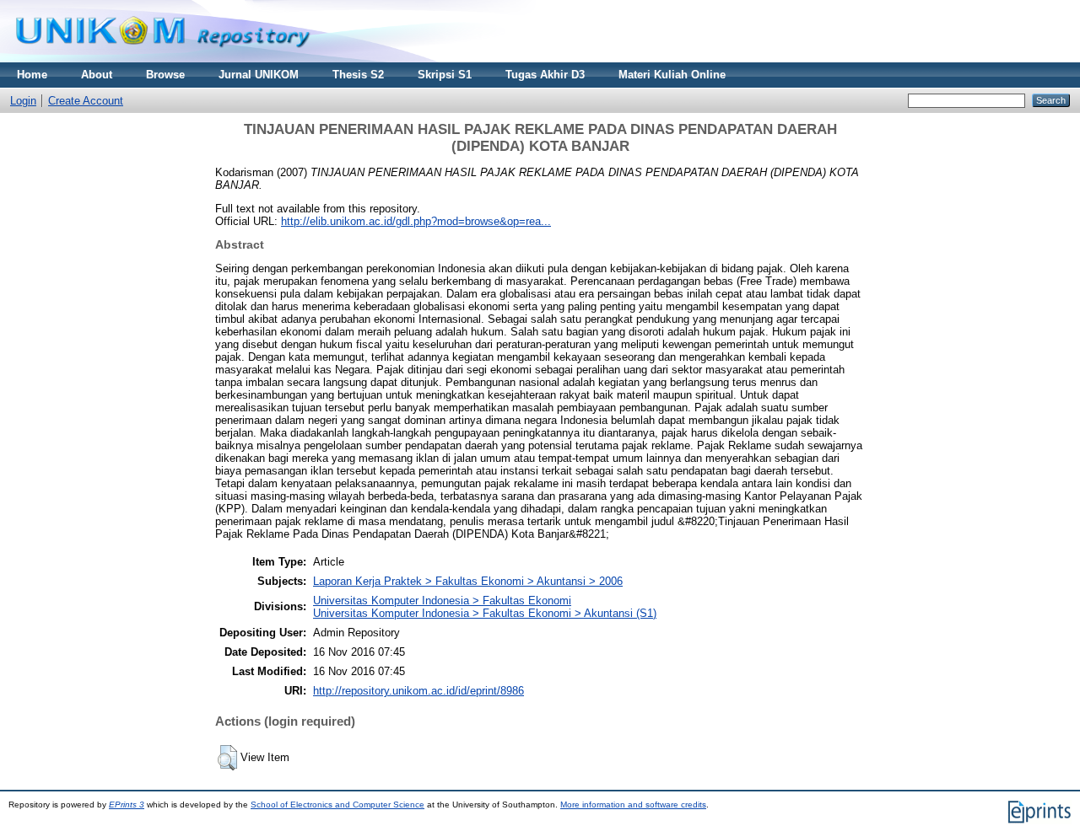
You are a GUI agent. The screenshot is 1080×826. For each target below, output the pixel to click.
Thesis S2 (358, 74)
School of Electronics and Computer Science (337, 804)
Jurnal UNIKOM (259, 74)
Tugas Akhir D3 (545, 74)
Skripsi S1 (445, 74)
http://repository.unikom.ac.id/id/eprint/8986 (418, 690)
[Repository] (163, 58)
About (96, 74)
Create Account (85, 100)
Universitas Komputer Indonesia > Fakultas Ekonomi (442, 600)
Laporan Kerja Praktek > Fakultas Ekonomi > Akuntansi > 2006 (468, 581)
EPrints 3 (126, 804)
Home (32, 74)
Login (23, 100)
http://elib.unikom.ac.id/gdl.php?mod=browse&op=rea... (416, 221)
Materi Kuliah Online (672, 74)
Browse (165, 74)
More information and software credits (633, 804)
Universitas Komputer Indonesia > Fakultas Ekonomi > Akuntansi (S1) (484, 613)
